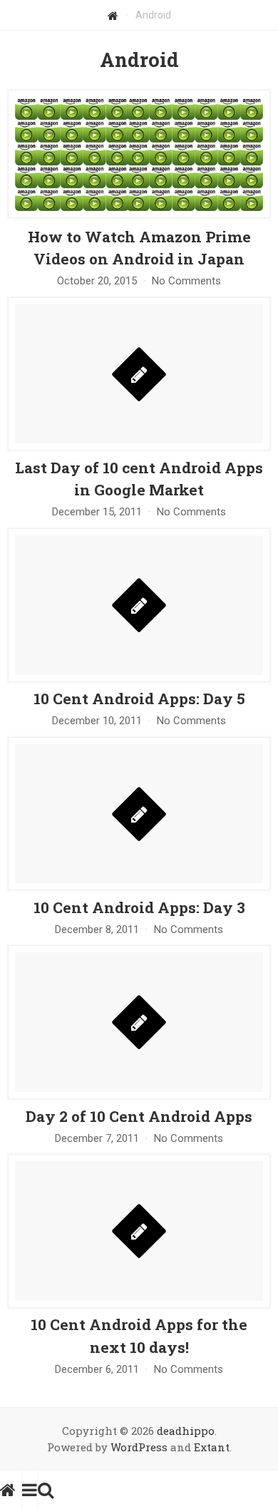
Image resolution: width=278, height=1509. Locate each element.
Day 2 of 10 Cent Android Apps (139, 1116)
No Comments (186, 280)
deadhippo (186, 1430)
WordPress (139, 1447)
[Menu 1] (29, 1490)
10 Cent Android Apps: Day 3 (139, 907)
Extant (212, 1447)
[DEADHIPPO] (11, 1490)
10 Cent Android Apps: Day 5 (139, 699)
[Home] (113, 15)
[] (139, 447)
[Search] (45, 1490)
